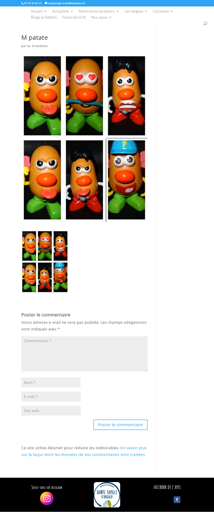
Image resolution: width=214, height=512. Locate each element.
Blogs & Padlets (44, 17)
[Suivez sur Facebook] (177, 499)
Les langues (134, 11)
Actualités (60, 11)
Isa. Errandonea (37, 46)
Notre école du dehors (97, 11)
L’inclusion (161, 11)
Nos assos (99, 17)
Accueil (37, 11)
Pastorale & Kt (74, 17)
